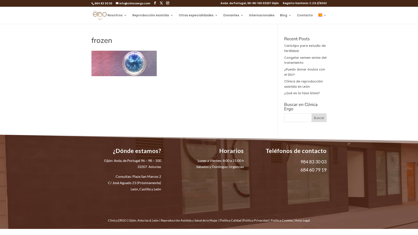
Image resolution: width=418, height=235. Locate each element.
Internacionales (262, 15)
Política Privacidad (256, 220)
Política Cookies (282, 220)
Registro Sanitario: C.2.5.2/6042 (305, 3)
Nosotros (115, 15)
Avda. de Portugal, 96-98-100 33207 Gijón (250, 3)
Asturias (143, 220)
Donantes (231, 15)
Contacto (305, 15)
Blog (283, 15)
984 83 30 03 (103, 3)
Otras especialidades (196, 15)
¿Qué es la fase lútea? (302, 93)
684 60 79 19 (313, 169)
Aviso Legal (302, 220)
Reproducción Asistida (150, 15)
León (155, 220)
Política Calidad (230, 220)
